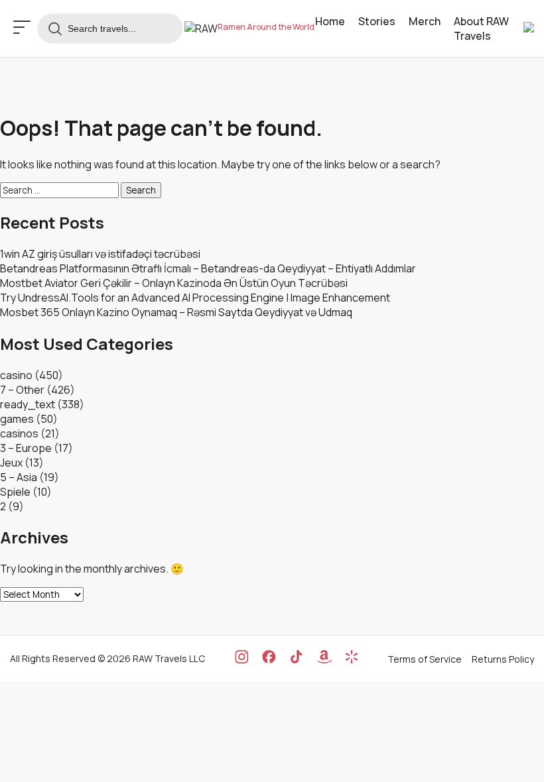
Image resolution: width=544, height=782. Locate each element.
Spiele (15, 491)
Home (330, 21)
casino (16, 375)
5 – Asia (18, 477)
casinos (19, 433)
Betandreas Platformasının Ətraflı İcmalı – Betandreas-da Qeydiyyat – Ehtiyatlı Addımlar (208, 268)
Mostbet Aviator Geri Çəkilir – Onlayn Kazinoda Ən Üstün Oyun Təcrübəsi (174, 283)
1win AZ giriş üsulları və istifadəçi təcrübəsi (100, 254)
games (17, 419)
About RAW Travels (481, 28)
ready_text (27, 404)
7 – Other (22, 389)
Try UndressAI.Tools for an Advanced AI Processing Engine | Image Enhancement (195, 297)
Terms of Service (424, 659)
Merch (425, 21)
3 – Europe (26, 448)
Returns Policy (503, 659)
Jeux (11, 462)
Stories (376, 21)
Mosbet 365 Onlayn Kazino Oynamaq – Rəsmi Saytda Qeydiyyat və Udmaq (176, 312)
